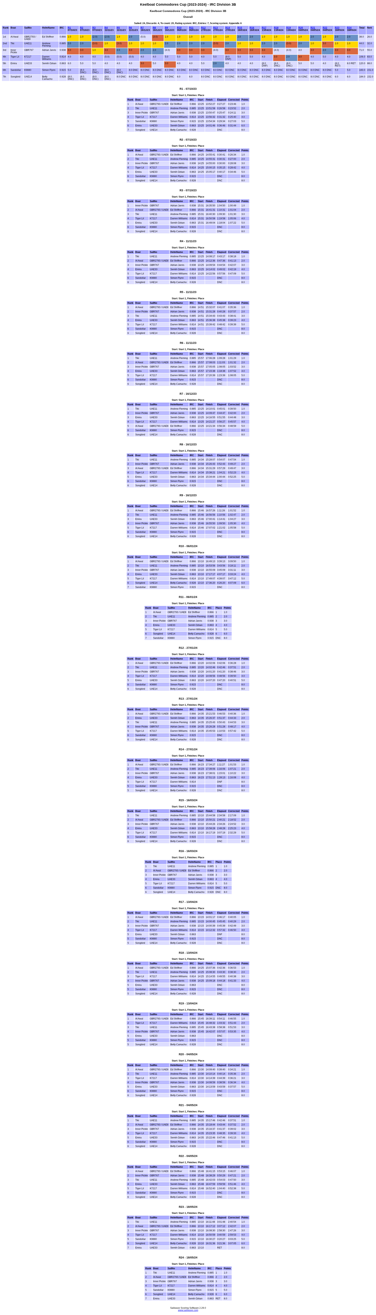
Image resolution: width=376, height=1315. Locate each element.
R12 (203, 28)
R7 (142, 28)
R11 (191, 28)
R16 (252, 28)
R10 (179, 28)
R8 (154, 28)
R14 (227, 28)
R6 (130, 28)
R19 (288, 28)
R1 (69, 28)
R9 (166, 28)
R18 (276, 28)
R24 (349, 28)
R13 (215, 28)
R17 (264, 28)
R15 (240, 28)
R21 (313, 28)
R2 (81, 28)
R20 (300, 28)
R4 (106, 28)
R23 (337, 28)
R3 (94, 28)
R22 (325, 28)
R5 (118, 28)
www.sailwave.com (188, 1310)
